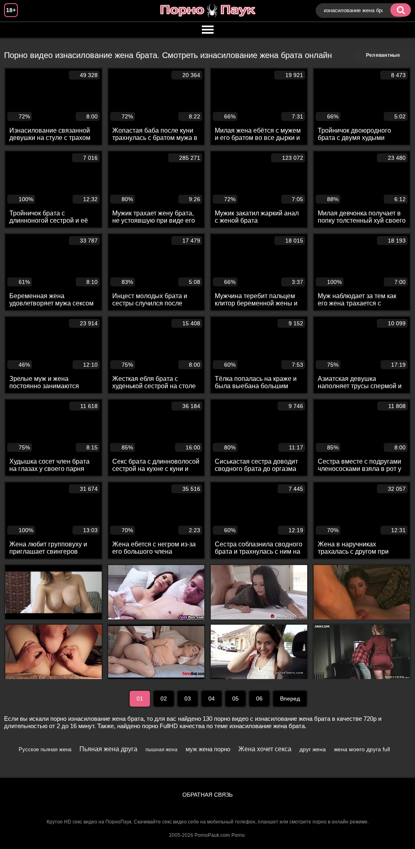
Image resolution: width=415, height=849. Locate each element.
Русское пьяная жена (45, 749)
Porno (238, 835)
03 (187, 698)
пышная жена (161, 749)
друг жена (312, 749)
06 (259, 698)
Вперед (290, 698)
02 (163, 698)
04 (211, 698)
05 (235, 698)
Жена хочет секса (264, 749)
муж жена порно (208, 749)
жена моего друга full (362, 749)
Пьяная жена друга (108, 749)
